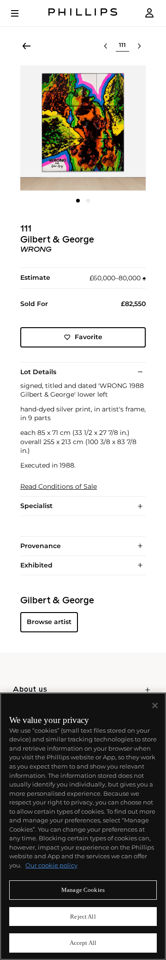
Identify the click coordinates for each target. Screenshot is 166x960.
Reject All (82, 916)
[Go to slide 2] (88, 200)
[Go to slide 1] (78, 200)
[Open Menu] (21, 13)
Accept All (83, 942)
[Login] (149, 13)
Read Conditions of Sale (58, 487)
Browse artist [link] (49, 622)
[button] (83, 128)
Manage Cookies (83, 889)
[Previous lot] (105, 46)
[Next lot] (139, 46)
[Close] (155, 705)
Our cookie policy (51, 865)
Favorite (88, 337)
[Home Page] (83, 13)
